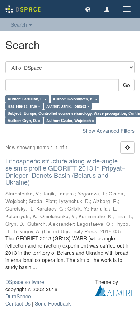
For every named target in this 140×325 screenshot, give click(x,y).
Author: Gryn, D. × (24, 120)
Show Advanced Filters (109, 130)
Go (126, 85)
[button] (87, 9)
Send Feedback (53, 303)
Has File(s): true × (24, 106)
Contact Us (18, 303)
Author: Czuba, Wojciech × (70, 120)
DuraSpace (18, 296)
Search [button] (19, 24)
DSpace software (24, 281)
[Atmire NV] (115, 290)
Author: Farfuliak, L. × (27, 98)
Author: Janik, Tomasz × (67, 106)
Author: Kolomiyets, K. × (75, 98)
